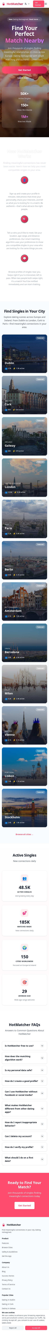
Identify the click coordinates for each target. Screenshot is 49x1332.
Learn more (24, 671)
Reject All (24, 685)
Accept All (24, 678)
